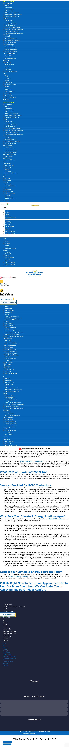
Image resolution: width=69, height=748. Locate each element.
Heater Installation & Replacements (14, 29)
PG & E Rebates (9, 156)
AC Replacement (9, 9)
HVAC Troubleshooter (10, 97)
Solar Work (8, 36)
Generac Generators (10, 143)
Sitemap (5, 638)
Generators (8, 69)
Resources (6, 86)
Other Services (7, 62)
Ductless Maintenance (11, 152)
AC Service (7, 314)
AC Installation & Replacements (13, 14)
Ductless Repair (9, 46)
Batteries (7, 68)
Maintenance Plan (8, 637)
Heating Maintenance (10, 25)
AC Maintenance (9, 11)
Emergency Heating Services (12, 31)
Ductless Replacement (11, 49)
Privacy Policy (8, 82)
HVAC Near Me (9, 90)
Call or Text (3, 284)
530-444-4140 (8, 102)
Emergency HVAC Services (12, 16)
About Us (5, 75)
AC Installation (8, 7)
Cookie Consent (7, 629)
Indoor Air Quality (9, 64)
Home (4, 174)
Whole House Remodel (11, 71)
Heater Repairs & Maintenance (13, 27)
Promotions (8, 88)
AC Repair (7, 5)
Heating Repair (9, 20)
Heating (5, 18)
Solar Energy (6, 35)
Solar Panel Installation (11, 38)
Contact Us (6, 99)
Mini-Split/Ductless (8, 44)
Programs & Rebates (10, 58)
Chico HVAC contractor (57, 519)
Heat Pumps (8, 66)
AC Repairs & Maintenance (12, 12)
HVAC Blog (7, 224)
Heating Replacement (10, 24)
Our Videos (8, 79)
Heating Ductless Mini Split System (14, 33)
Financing (5, 162)
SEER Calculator (9, 95)
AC (4, 305)
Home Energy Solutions (10, 53)
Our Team (7, 77)
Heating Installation (10, 22)
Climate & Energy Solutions (18, 576)
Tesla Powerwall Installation (12, 40)
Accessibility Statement (11, 84)
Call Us (4, 583)
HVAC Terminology (10, 91)
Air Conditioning (7, 3)
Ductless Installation (10, 47)
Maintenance (6, 57)
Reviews (7, 80)
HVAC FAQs (8, 93)
